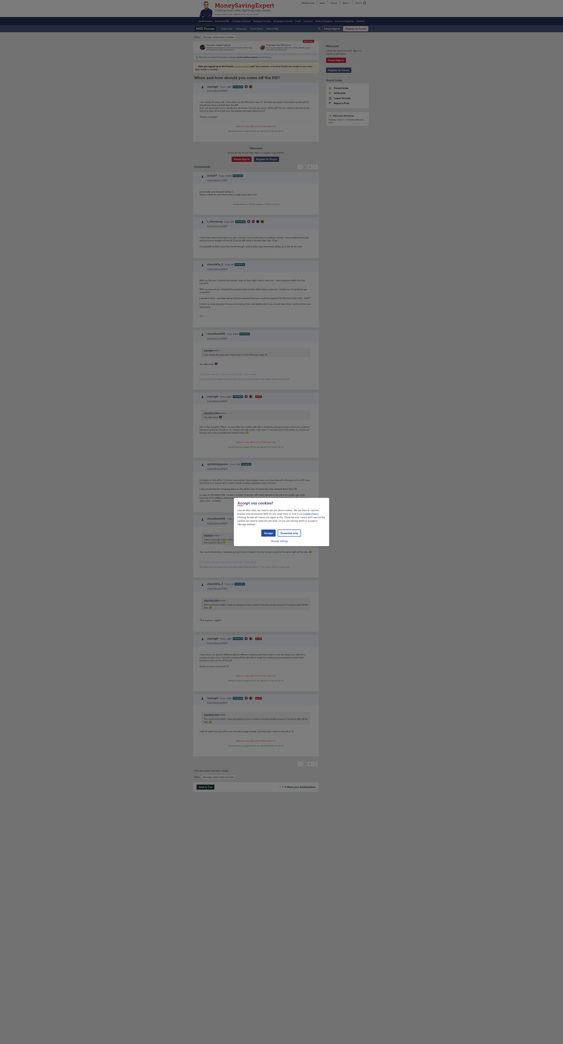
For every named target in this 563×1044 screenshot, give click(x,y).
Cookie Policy (310, 513)
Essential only (289, 533)
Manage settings (279, 541)
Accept (268, 533)
